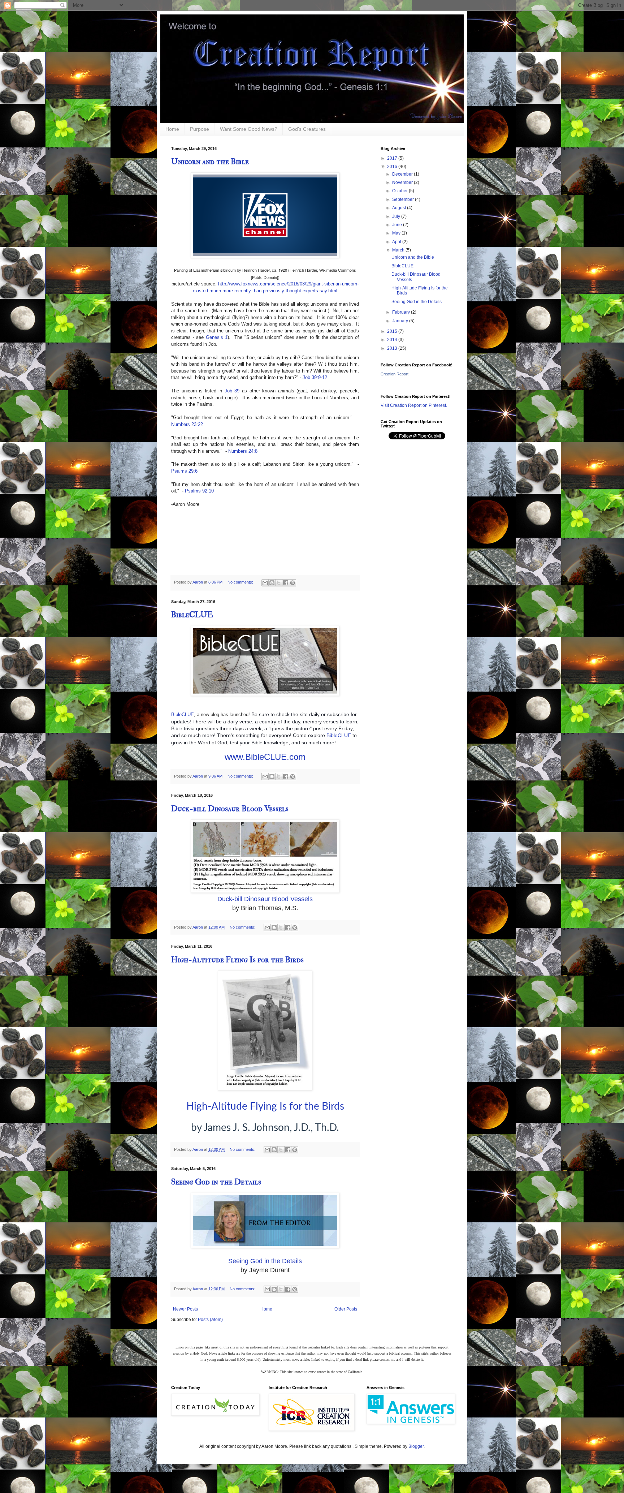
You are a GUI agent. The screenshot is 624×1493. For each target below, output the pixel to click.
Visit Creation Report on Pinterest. (414, 405)
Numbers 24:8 (242, 451)
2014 (392, 339)
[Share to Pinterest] (292, 582)
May (397, 233)
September (403, 199)
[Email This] (265, 582)
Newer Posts (185, 1309)
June (397, 224)
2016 (392, 166)
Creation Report (394, 374)
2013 (392, 348)
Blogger (416, 1446)
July (396, 216)
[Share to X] (278, 582)
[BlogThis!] (272, 582)
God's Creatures (307, 129)
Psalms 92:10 (199, 491)
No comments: (241, 582)
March (399, 250)
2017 (392, 158)
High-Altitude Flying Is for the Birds (237, 960)
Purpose (199, 129)
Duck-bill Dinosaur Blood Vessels (230, 809)
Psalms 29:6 (184, 471)
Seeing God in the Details (216, 1182)
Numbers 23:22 (187, 424)
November (403, 182)
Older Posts (345, 1309)
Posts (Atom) (210, 1319)
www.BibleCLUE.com (265, 757)
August (399, 207)
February (401, 312)
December (403, 174)
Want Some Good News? (248, 129)
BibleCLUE (192, 615)
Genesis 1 (217, 337)
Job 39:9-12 (315, 377)
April (397, 241)
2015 (392, 331)
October (400, 190)
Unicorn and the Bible (210, 161)
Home (172, 129)
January (400, 320)
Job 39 (232, 390)
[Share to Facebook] (285, 582)
